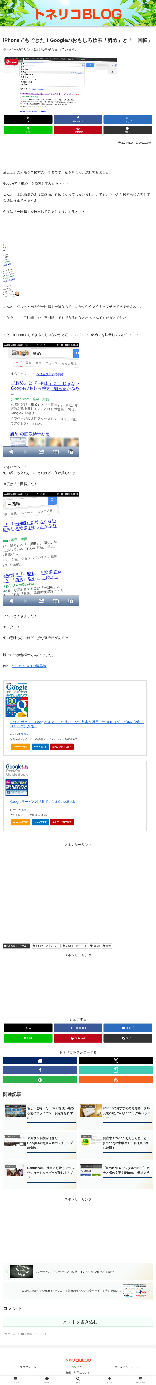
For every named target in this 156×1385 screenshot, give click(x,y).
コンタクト (78, 1367)
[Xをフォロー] (116, 1060)
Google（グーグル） (18, 945)
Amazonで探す (20, 746)
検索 (108, 945)
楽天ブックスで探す (62, 746)
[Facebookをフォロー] (40, 1070)
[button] (127, 130)
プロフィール (28, 1367)
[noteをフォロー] (116, 1070)
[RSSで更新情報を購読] (116, 1079)
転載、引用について (78, 1372)
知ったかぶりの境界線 (29, 666)
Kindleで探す (40, 746)
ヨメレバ (25, 734)
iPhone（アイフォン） (48, 945)
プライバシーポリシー (128, 1367)
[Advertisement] (78, 156)
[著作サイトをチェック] (40, 1060)
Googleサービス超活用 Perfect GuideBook (42, 802)
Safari (97, 945)
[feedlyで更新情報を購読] (40, 1079)
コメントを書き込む (78, 1321)
